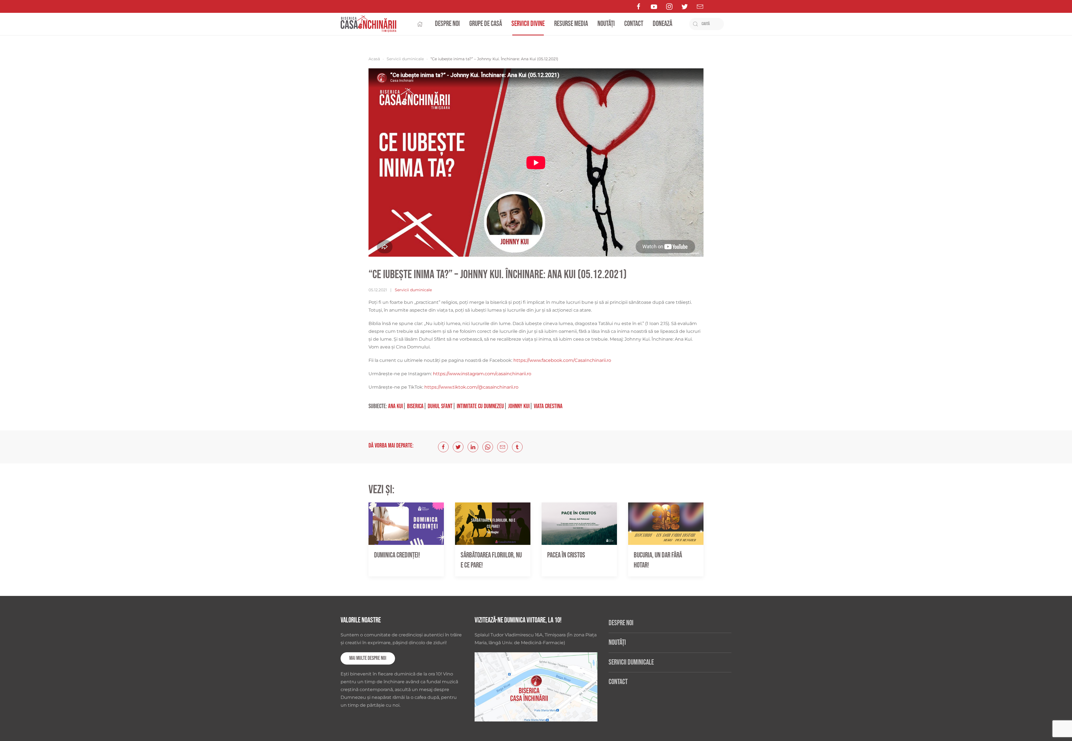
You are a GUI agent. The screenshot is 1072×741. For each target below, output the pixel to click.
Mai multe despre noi (367, 658)
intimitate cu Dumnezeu (480, 406)
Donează (662, 24)
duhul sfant (440, 406)
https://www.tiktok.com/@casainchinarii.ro (471, 387)
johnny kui (519, 406)
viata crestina (548, 406)
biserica (415, 406)
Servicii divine (528, 24)
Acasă (374, 58)
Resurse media (571, 24)
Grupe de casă (485, 24)
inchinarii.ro (518, 373)
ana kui (395, 406)
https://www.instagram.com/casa (469, 373)
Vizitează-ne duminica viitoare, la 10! (518, 620)
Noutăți (606, 24)
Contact (633, 24)
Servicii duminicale (405, 58)
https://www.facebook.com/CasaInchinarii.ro (562, 360)
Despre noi (447, 24)
